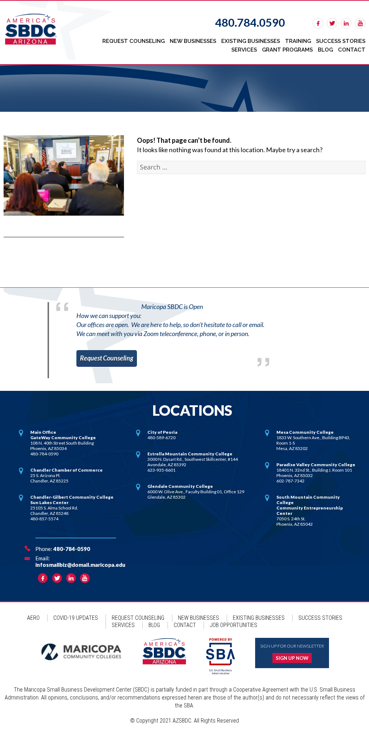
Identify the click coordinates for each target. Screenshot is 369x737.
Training (298, 41)
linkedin (346, 23)
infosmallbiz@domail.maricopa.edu (80, 564)
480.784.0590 (250, 22)
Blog (325, 50)
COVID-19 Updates (75, 617)
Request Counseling (133, 41)
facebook (318, 23)
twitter (332, 23)
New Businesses (193, 41)
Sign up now (292, 658)
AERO (33, 617)
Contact (351, 50)
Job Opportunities (233, 625)
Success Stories (340, 41)
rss (360, 23)
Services (244, 50)
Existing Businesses (250, 41)
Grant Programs (287, 50)
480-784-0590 (71, 549)
